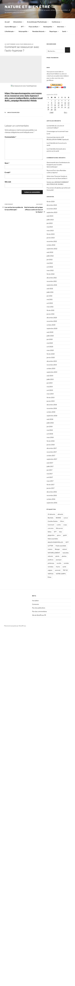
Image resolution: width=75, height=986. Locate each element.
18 (62, 105)
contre (59, 525)
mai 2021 (50, 299)
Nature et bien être (27, 7)
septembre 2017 (52, 459)
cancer (65, 518)
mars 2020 (50, 350)
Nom (7, 163)
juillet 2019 (50, 379)
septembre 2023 (52, 212)
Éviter (49, 577)
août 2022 (50, 252)
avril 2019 (50, 390)
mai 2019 (50, 386)
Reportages (53, 31)
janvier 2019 (50, 401)
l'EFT (67, 542)
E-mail (8, 172)
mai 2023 (50, 227)
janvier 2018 (50, 444)
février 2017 (50, 484)
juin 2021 (49, 296)
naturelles (65, 553)
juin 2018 (49, 426)
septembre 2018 (52, 415)
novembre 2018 (52, 408)
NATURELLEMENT (54, 553)
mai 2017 (50, 474)
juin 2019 (49, 383)
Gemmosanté (51, 162)
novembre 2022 (52, 241)
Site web (8, 182)
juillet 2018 (50, 423)
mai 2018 (50, 430)
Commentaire (10, 137)
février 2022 (50, 274)
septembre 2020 (52, 328)
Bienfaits (50, 518)
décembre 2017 (52, 448)
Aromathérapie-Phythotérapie (37, 22)
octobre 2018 (51, 412)
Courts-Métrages (10, 26)
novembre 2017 (52, 452)
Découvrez (59, 528)
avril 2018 (50, 434)
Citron (62, 521)
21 (48, 107)
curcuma (50, 528)
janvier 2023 (51, 238)
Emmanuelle (28, 44)
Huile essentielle (53, 539)
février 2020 (51, 354)
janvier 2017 (50, 488)
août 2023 (50, 216)
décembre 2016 (52, 492)
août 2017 (50, 463)
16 (55, 105)
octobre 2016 (51, 499)
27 (68, 107)
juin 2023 (50, 223)
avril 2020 (50, 346)
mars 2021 (50, 307)
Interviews (60, 26)
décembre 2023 (52, 205)
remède (66, 563)
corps (65, 525)
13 (68, 103)
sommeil (57, 570)
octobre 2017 (51, 455)
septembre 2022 (52, 248)
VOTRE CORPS (61, 573)
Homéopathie (47, 26)
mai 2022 (50, 263)
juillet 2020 (50, 336)
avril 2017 (50, 477)
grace (59, 535)
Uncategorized (13, 112)
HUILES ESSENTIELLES (55, 542)
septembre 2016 (52, 503)
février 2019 (50, 397)
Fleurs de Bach (33, 26)
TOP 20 (65, 570)
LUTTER (50, 546)
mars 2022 (50, 270)
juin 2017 (49, 470)
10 (58, 103)
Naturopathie (23, 31)
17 (58, 105)
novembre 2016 (52, 495)
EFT (22, 26)
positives (50, 560)
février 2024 (50, 201)
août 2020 (50, 332)
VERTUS (50, 573)
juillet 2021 (50, 292)
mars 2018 (50, 437)
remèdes (50, 567)
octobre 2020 (51, 325)
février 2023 (50, 234)
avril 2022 (50, 267)
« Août (51, 112)
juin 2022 (49, 259)
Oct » (65, 112)
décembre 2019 (52, 361)
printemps (51, 563)
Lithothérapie (9, 31)
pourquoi (58, 560)
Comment (51, 525)
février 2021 (50, 310)
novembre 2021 (52, 281)
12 (65, 103)
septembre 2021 (52, 285)
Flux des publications (38, 608)
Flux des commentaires (39, 611)
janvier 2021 (50, 314)
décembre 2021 (52, 278)
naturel (64, 549)
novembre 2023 (52, 208)
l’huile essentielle (61, 546)
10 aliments (51, 514)
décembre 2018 (52, 404)
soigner (50, 570)
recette (59, 563)
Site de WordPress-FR (39, 615)
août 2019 (50, 375)
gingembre (51, 535)
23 (55, 107)
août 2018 (50, 419)
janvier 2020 (51, 357)
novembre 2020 (52, 321)
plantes (64, 556)
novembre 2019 (52, 365)
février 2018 (50, 441)
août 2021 (50, 288)
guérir (65, 535)
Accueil (7, 22)
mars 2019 (50, 394)
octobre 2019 (51, 368)
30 (55, 109)
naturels (50, 556)
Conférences (56, 22)
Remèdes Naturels (38, 31)
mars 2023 (50, 230)
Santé (64, 31)
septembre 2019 (52, 372)
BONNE (58, 518)
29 (51, 109)
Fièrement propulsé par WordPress (15, 626)
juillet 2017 (50, 466)
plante (57, 556)
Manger (57, 549)
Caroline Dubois (53, 521)
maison (50, 549)
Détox (49, 532)
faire (60, 532)
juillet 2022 (50, 256)
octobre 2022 (51, 245)
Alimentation (17, 22)
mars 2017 (50, 481)
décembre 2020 (52, 317)
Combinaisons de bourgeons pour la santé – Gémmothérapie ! (58, 165)
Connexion (35, 604)
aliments (60, 514)
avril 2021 (50, 303)
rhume (58, 567)
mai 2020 (50, 343)
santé (64, 567)
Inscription (35, 600)
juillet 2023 (50, 219)
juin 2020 (50, 339)
